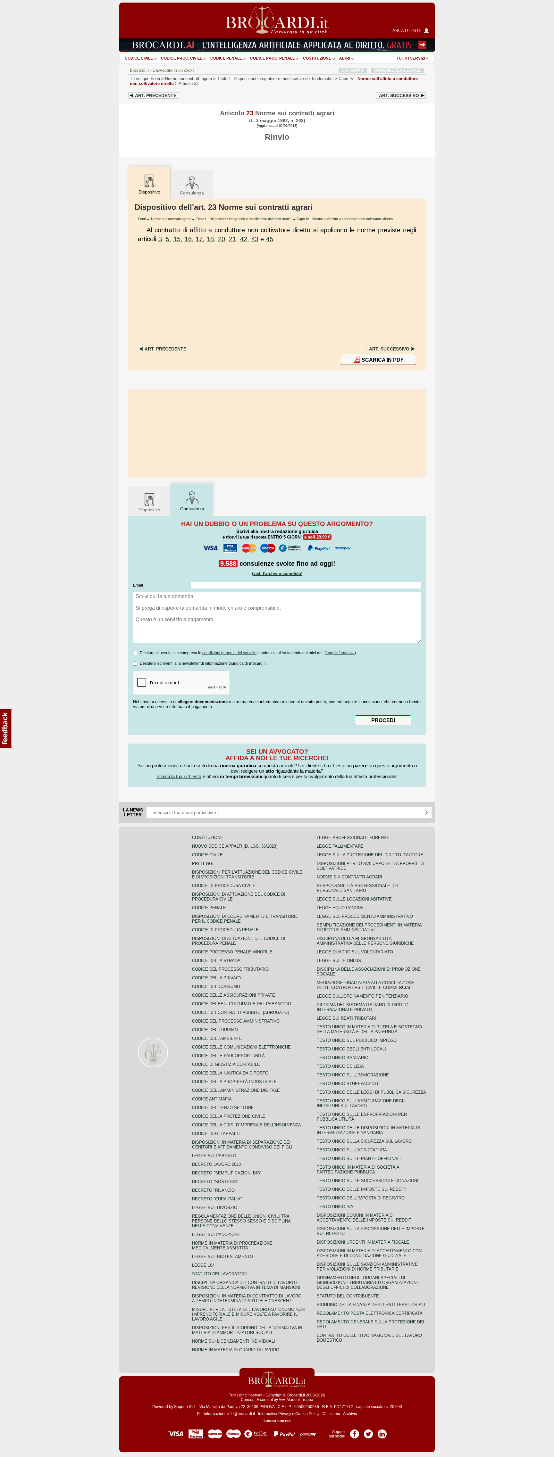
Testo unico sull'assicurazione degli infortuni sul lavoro (361, 1103)
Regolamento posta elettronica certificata (370, 1313)
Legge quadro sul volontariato (355, 952)
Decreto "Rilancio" (214, 1190)
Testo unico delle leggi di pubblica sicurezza (371, 1092)
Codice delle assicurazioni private (233, 995)
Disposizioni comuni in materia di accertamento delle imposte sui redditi (365, 1217)
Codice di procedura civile (224, 885)
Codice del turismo (215, 1029)
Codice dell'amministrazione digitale (236, 1090)
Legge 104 (203, 1265)
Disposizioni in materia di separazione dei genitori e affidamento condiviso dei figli (242, 1144)
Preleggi (203, 863)
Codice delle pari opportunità (228, 1055)
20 (221, 239)
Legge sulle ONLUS (339, 960)
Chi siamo (331, 1414)
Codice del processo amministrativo (236, 1021)
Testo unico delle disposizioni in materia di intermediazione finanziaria (368, 1130)
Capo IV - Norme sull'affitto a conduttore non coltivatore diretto (345, 219)
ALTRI (344, 58)
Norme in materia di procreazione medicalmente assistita (232, 1245)
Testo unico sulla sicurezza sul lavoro (364, 1141)
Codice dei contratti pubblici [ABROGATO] (240, 1012)
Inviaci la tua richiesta (178, 776)
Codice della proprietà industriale (234, 1081)
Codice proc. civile (181, 58)
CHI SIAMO (353, 70)
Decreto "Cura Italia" (217, 1199)
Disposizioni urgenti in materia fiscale (363, 1242)
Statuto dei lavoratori (219, 1274)
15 (176, 239)
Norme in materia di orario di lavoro (235, 1349)
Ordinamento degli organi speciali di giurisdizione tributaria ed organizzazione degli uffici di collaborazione (368, 1282)
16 (188, 239)
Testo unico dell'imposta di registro (361, 1198)
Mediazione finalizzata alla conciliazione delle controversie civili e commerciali (366, 985)
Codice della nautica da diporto (230, 1073)
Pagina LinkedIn (382, 1431)
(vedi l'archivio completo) (277, 573)
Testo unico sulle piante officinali (359, 1158)
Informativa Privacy (274, 1414)
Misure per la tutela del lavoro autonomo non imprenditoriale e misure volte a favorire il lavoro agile (248, 1314)
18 (210, 239)
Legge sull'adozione (216, 1234)
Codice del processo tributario (230, 969)
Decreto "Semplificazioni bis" (227, 1173)
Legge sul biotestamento (222, 1256)
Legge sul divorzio (214, 1207)
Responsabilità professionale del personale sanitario (358, 888)
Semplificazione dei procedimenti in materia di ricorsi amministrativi (369, 927)
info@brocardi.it (241, 1414)
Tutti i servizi (411, 58)
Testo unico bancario (342, 1057)
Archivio (350, 1414)
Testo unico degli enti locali (351, 1049)
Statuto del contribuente (348, 1296)
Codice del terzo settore (223, 1107)
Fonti (155, 78)
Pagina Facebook (354, 1431)
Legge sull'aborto (214, 1155)
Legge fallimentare (340, 846)
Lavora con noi (277, 1421)
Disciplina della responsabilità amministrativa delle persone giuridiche (365, 941)
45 (269, 239)
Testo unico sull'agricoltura (352, 1150)
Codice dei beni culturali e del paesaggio (241, 1003)
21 (232, 239)
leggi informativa (340, 653)
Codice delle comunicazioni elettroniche (241, 1047)
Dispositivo (149, 509)
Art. (155, 95)
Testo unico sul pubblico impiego (357, 1040)
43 (254, 239)
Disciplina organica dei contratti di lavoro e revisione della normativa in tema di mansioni (246, 1285)
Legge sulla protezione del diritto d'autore (370, 854)
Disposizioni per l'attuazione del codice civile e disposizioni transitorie (247, 874)
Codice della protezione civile (228, 1116)
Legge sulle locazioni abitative (354, 899)
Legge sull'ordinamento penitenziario (362, 996)
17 (199, 239)
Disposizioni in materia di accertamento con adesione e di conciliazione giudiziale (369, 1253)
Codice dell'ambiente (217, 1038)
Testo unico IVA (335, 1206)
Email (138, 585)
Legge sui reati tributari (346, 1018)
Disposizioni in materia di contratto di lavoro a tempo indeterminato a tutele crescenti (246, 1298)
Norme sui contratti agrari (188, 78)
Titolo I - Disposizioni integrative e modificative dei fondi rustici (243, 219)
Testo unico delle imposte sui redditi (362, 1189)
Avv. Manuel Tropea (296, 1399)
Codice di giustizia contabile (226, 1064)
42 (243, 239)
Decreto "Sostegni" (215, 1181)
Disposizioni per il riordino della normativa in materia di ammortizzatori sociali (247, 1330)
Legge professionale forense (353, 837)
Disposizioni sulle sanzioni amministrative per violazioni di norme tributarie (367, 1267)
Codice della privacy (217, 977)
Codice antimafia (212, 1099)
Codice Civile (139, 58)
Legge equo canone (340, 907)
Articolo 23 (188, 83)
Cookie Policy (307, 1414)
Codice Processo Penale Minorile (232, 952)
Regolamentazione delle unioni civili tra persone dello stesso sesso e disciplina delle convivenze (241, 1221)
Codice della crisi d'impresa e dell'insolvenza (246, 1125)
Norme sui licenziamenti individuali (233, 1341)
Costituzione (317, 58)
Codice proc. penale (272, 58)
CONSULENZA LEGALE (397, 70)
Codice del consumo (216, 986)
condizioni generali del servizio (229, 653)
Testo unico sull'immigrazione (353, 1075)
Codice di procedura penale (225, 929)
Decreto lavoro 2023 (216, 1164)
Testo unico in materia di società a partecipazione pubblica (358, 1169)
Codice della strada (216, 960)
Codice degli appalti (216, 1133)
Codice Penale (226, 58)
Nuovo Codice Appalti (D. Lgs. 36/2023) (234, 846)
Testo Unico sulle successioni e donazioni (367, 1180)
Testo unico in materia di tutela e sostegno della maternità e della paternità (369, 1029)
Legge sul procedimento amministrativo (365, 916)
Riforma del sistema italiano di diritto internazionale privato (362, 1007)
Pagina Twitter (368, 1431)
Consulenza (192, 192)
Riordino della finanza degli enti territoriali (371, 1304)
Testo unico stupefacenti (347, 1083)
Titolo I (275, 78)
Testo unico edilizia (340, 1066)
